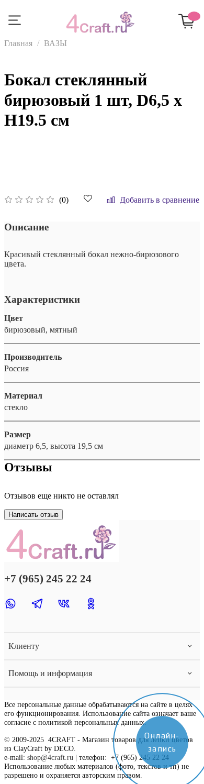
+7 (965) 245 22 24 (48, 578)
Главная (18, 43)
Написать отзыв (33, 514)
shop (34, 757)
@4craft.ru (57, 757)
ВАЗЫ (55, 43)
